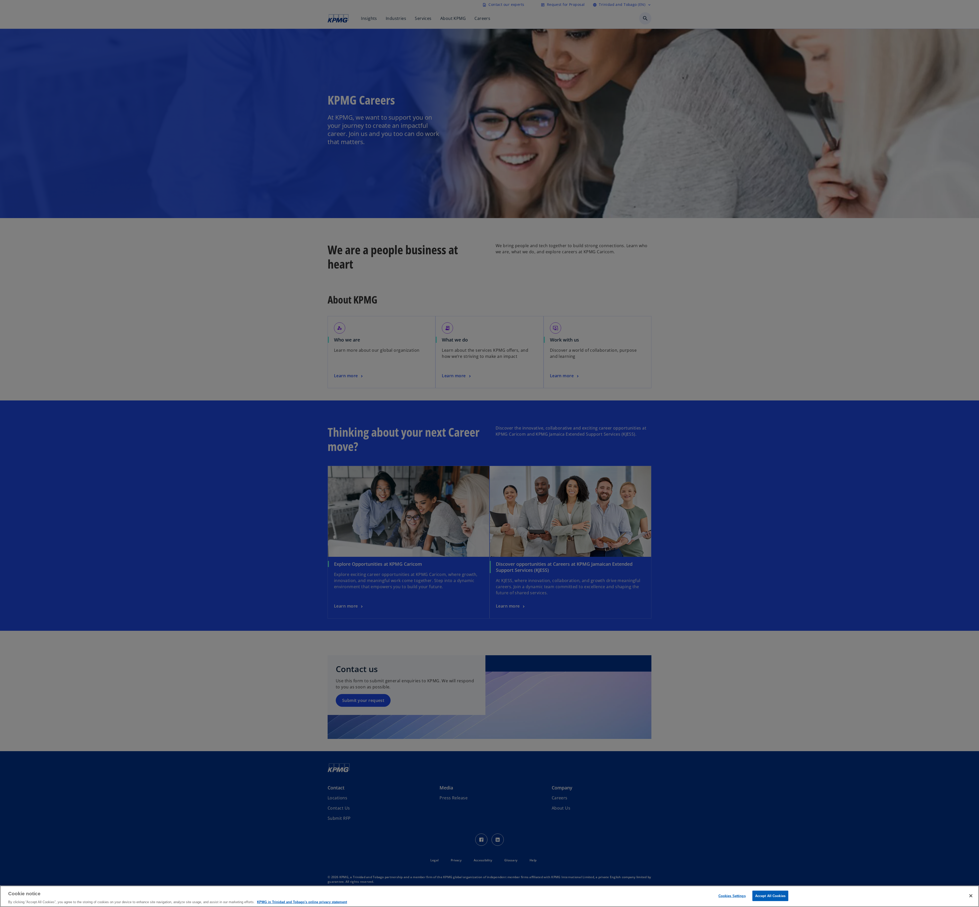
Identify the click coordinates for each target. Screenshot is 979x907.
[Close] (970, 895)
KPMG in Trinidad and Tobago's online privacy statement (302, 902)
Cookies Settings (732, 896)
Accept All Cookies (770, 896)
